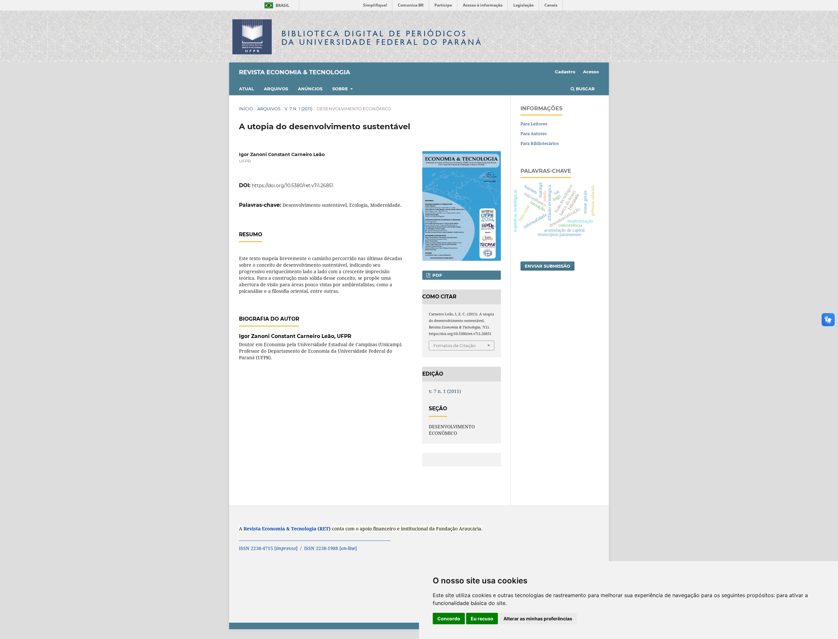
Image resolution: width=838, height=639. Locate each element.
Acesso (591, 71)
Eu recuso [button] (482, 618)
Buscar (584, 88)
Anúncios (310, 88)
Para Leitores (533, 124)
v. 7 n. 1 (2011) (298, 108)
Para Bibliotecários (539, 143)
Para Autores (533, 133)
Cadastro (565, 71)
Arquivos (276, 88)
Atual (246, 88)
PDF (436, 275)
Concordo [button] (448, 618)
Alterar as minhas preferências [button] (537, 618)
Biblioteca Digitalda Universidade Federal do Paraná (382, 37)
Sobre (340, 88)
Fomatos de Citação (454, 345)
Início (246, 108)
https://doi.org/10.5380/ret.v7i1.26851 (292, 185)
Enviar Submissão (547, 266)
